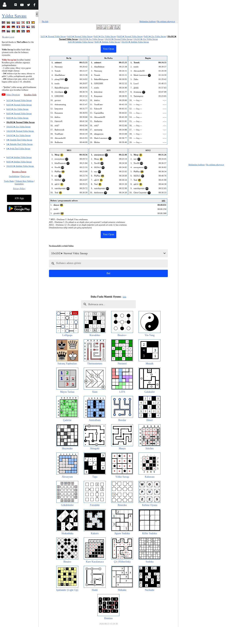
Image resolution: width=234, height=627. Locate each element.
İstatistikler (19, 184)
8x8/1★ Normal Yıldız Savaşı (19, 113)
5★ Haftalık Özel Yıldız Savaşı (19, 144)
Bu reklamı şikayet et (166, 21)
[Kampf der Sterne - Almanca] (14, 27)
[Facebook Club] (35, 5)
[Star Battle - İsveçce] (24, 32)
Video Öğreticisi (13, 95)
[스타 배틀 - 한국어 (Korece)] (33, 27)
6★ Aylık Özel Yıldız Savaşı (18, 148)
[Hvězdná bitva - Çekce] (29, 27)
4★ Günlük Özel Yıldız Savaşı (19, 140)
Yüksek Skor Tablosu (25, 181)
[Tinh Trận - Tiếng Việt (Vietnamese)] (29, 32)
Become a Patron (19, 171)
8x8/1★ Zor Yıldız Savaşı (17, 118)
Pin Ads (45, 21)
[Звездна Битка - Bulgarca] (9, 23)
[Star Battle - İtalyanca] (29, 23)
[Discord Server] (16, 5)
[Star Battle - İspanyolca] (33, 23)
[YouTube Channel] (22, 5)
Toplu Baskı (9, 181)
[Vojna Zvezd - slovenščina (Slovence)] (9, 32)
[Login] (4, 5)
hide (124, 297)
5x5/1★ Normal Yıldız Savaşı (19, 100)
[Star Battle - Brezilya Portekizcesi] (14, 32)
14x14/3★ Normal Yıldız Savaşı (20, 131)
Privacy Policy (19, 188)
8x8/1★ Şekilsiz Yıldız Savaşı (19, 162)
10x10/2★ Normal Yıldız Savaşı (20, 122)
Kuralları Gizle (30, 95)
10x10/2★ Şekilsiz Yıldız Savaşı (20, 166)
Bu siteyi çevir (8, 37)
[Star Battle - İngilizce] (4, 23)
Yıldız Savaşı (14, 15)
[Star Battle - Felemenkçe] (24, 27)
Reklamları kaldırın (147, 21)
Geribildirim (14, 176)
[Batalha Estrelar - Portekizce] (19, 32)
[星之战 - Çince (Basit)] (9, 27)
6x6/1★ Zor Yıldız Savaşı (17, 109)
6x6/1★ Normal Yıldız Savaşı (19, 105)
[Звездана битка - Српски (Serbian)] (4, 32)
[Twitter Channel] (29, 5)
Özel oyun (25, 176)
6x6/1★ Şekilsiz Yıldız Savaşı (19, 157)
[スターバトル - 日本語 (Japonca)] (24, 23)
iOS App (19, 198)
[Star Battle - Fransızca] (19, 27)
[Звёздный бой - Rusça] (14, 23)
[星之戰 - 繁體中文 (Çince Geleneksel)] (4, 27)
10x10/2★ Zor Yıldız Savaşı (18, 126)
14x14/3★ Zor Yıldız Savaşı (18, 135)
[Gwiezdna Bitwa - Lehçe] (19, 23)
